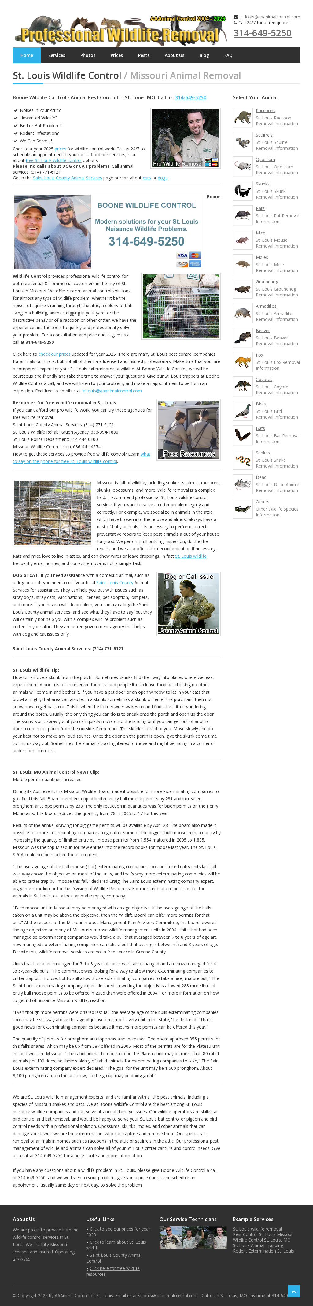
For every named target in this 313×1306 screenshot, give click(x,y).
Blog (204, 55)
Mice (260, 233)
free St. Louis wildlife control (54, 160)
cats (147, 178)
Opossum (265, 159)
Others (262, 501)
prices (60, 149)
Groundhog (267, 281)
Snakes (263, 453)
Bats (260, 428)
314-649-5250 (263, 33)
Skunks (263, 184)
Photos (87, 55)
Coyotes (264, 379)
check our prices (55, 354)
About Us (174, 55)
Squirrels (264, 135)
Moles (262, 257)
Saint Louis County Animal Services (67, 178)
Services (56, 55)
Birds (261, 404)
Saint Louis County (114, 582)
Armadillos (266, 306)
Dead (261, 477)
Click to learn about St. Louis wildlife (116, 1245)
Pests (143, 55)
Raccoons (265, 110)
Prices (117, 55)
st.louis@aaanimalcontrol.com (270, 17)
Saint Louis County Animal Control (114, 1258)
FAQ (228, 55)
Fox (259, 355)
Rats (260, 208)
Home (26, 55)
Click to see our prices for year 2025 (118, 1232)
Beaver (263, 330)
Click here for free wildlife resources (113, 1271)
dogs (163, 178)
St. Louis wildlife (191, 556)
